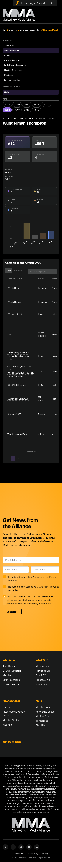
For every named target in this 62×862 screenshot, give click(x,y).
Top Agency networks (18, 118)
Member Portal (43, 707)
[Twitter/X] (5, 847)
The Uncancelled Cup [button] (16, 434)
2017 (36, 110)
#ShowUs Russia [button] (14, 314)
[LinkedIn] (36, 847)
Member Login (27, 3)
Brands (7, 55)
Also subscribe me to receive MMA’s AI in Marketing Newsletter (33, 588)
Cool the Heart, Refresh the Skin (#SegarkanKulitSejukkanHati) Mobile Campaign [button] (20, 371)
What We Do (43, 660)
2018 (26, 110)
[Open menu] (56, 15)
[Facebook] (13, 847)
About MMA (9, 666)
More (39, 701)
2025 (7, 104)
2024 (17, 104)
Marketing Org (43, 671)
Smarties (13, 30)
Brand (41, 278)
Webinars (7, 725)
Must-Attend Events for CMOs (14, 714)
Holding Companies (13, 70)
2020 (7, 110)
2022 (36, 104)
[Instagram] (21, 847)
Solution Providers (12, 80)
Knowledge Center (45, 712)
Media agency (10, 75)
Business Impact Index (30, 30)
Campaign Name (14, 278)
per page (18, 271)
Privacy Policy (32, 853)
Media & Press (43, 716)
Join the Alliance (12, 742)
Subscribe (42, 3)
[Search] (52, 3)
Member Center (11, 720)
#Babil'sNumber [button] (14, 288)
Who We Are (10, 660)
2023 (26, 104)
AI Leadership (43, 680)
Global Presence (11, 684)
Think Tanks (42, 721)
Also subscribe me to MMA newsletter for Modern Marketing (32, 579)
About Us (40, 725)
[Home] (4, 30)
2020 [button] (9, 334)
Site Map (44, 853)
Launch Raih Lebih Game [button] (18, 398)
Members (8, 675)
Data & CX (41, 675)
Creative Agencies (12, 60)
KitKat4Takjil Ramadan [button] (17, 385)
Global (7, 92)
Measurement (43, 666)
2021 (46, 104)
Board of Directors (12, 671)
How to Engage (11, 701)
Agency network (11, 50)
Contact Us (19, 853)
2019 (17, 110)
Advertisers (9, 45)
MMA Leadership (11, 680)
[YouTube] (29, 847)
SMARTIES (41, 684)
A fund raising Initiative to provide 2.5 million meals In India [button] (19, 356)
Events (6, 707)
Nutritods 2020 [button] (14, 414)
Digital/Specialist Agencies (16, 65)
